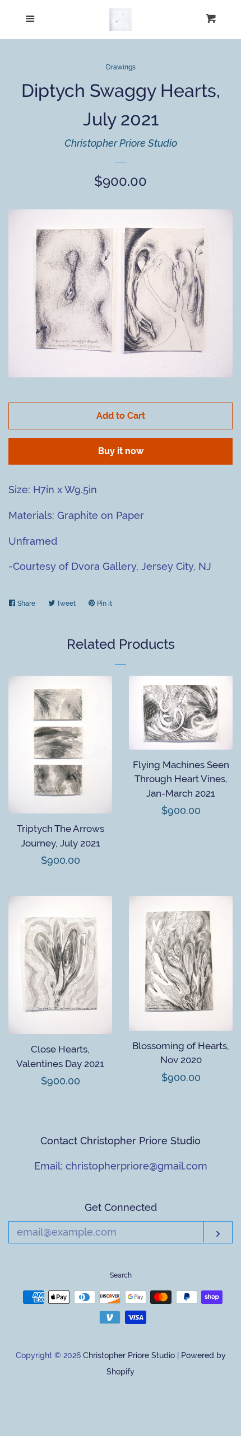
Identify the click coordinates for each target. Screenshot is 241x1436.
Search (121, 1275)
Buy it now (120, 451)
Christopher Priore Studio (120, 143)
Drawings (121, 67)
